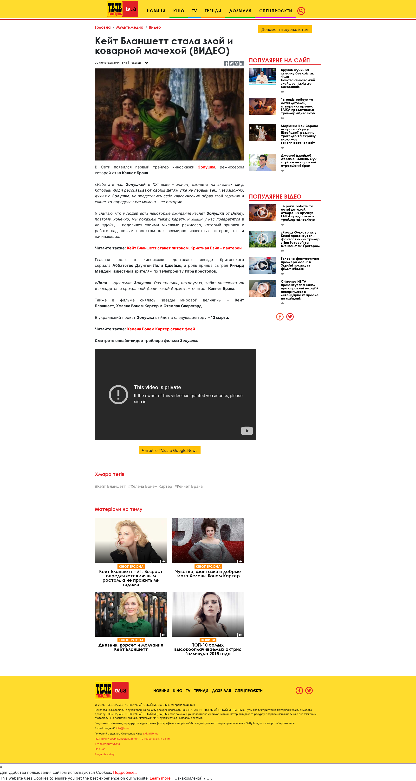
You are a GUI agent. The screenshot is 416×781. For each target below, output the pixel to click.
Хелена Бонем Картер (151, 486)
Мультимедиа (129, 27)
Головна (103, 27)
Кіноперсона (131, 566)
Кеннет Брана (190, 486)
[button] (302, 11)
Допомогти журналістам (285, 29)
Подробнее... (125, 772)
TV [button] (194, 10)
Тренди (201, 690)
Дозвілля (221, 690)
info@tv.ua (122, 728)
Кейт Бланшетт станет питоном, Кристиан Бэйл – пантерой (184, 248)
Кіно (177, 690)
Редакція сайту (105, 754)
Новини (208, 640)
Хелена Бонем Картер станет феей (161, 329)
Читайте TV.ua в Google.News (169, 450)
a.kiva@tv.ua (150, 733)
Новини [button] (156, 10)
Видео (155, 27)
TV (188, 690)
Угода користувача (107, 744)
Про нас (100, 749)
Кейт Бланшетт (111, 486)
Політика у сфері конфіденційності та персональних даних (132, 738)
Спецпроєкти (249, 690)
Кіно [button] (178, 10)
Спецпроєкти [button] (275, 10)
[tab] (280, 317)
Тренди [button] (213, 10)
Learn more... (161, 778)
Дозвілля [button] (240, 10)
